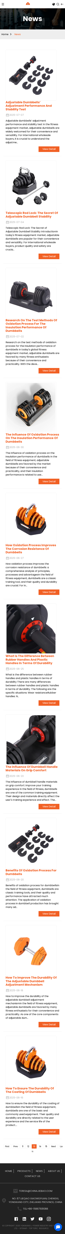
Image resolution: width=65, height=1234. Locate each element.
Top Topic (33, 1228)
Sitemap (23, 1228)
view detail (49, 149)
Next (53, 1146)
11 (22, 1146)
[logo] (28, 4)
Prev (15, 1146)
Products (24, 1171)
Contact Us (32, 1176)
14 (40, 1146)
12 (28, 1146)
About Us (54, 1171)
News (17, 34)
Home (4, 34)
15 (46, 1146)
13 (34, 1146)
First (7, 1146)
